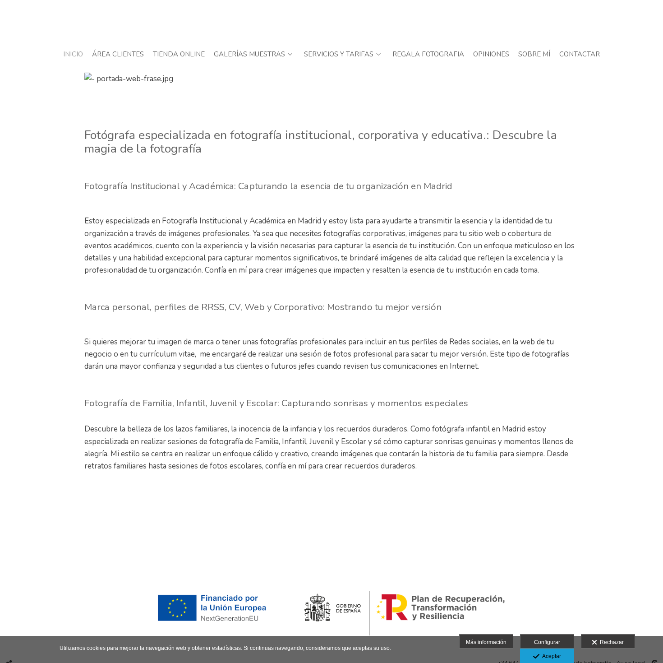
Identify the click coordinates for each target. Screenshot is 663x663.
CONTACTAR (579, 54)
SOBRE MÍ (534, 54)
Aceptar (550, 656)
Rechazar (610, 642)
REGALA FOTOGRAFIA (428, 54)
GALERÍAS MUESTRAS (249, 54)
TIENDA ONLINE (179, 54)
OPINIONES (491, 54)
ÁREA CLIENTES (118, 54)
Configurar (547, 642)
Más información (486, 642)
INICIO (73, 54)
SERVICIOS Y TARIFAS (338, 54)
